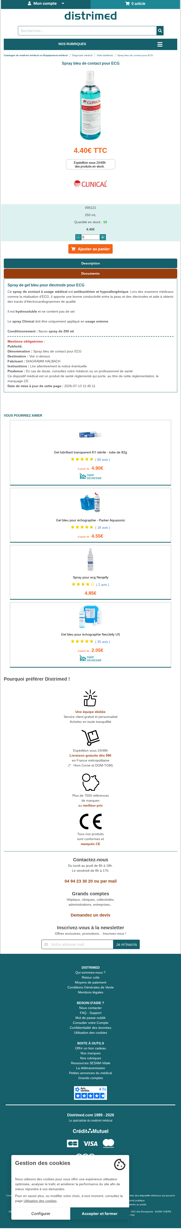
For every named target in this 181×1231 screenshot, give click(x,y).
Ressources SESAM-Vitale (90, 1063)
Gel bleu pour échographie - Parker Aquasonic (90, 520)
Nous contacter (90, 1008)
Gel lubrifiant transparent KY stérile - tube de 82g (90, 452)
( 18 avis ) (102, 527)
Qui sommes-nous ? (90, 972)
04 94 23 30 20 (79, 881)
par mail (108, 881)
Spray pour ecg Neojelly (90, 577)
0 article (137, 4)
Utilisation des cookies (90, 1032)
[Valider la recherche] (160, 30)
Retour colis (90, 977)
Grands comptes (90, 1078)
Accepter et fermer (100, 1213)
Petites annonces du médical (90, 1073)
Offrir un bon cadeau (90, 1048)
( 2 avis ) (102, 584)
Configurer (40, 1213)
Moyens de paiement (90, 982)
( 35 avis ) (102, 642)
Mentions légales (90, 992)
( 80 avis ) (102, 459)
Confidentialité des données (90, 1028)
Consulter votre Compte (90, 1023)
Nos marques (91, 1053)
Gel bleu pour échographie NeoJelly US (90, 634)
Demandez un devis (90, 915)
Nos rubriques (90, 1058)
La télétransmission (90, 1068)
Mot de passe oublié (90, 1018)
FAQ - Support (90, 1013)
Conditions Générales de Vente (90, 987)
